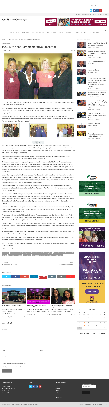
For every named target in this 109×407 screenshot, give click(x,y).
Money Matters (51, 32)
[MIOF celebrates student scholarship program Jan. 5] (63, 289)
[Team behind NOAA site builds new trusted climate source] (81, 92)
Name (4, 350)
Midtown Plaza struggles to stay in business (12, 306)
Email (42, 350)
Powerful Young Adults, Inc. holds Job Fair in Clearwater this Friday (97, 115)
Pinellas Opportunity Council (61, 253)
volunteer (49, 255)
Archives (83, 32)
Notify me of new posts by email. (12, 367)
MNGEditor (98, 57)
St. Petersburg (12, 255)
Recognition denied (93, 70)
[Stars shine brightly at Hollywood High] (81, 123)
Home (12, 32)
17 (84, 322)
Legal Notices (25, 32)
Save (44, 276)
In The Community (5, 43)
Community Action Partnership (18, 253)
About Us (58, 390)
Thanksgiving (27, 255)
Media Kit (58, 395)
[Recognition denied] (81, 70)
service (5, 255)
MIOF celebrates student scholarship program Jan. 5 (61, 306)
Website (4, 357)
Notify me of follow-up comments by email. (15, 363)
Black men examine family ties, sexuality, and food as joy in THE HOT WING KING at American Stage (97, 104)
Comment (4, 329)
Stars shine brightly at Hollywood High (94, 125)
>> (104, 309)
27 (84, 315)
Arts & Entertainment (38, 32)
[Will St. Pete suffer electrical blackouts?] (81, 62)
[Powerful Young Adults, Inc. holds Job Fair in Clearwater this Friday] (81, 113)
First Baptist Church (34, 253)
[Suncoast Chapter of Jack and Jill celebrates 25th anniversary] (38, 289)
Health (77, 32)
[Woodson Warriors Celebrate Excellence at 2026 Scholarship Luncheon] (81, 51)
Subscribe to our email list (89, 384)
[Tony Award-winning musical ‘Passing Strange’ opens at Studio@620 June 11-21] (81, 132)
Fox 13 (42, 253)
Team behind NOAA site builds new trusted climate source (97, 94)
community (6, 253)
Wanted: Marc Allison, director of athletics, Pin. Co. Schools (97, 44)
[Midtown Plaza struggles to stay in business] (14, 289)
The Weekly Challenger (38, 255)
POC (72, 253)
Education (69, 32)
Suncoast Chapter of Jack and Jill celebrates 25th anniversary (36, 306)
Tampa (20, 255)
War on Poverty (58, 255)
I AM (17, 32)
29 (104, 325)
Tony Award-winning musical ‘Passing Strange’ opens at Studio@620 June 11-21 (96, 134)
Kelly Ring (49, 253)
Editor (97, 47)
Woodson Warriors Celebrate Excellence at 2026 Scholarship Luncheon (97, 53)
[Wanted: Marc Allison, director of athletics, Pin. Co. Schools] (81, 43)
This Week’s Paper (94, 32)
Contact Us (58, 388)
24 (84, 325)
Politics (61, 32)
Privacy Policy (59, 397)
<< (79, 309)
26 (92, 325)
